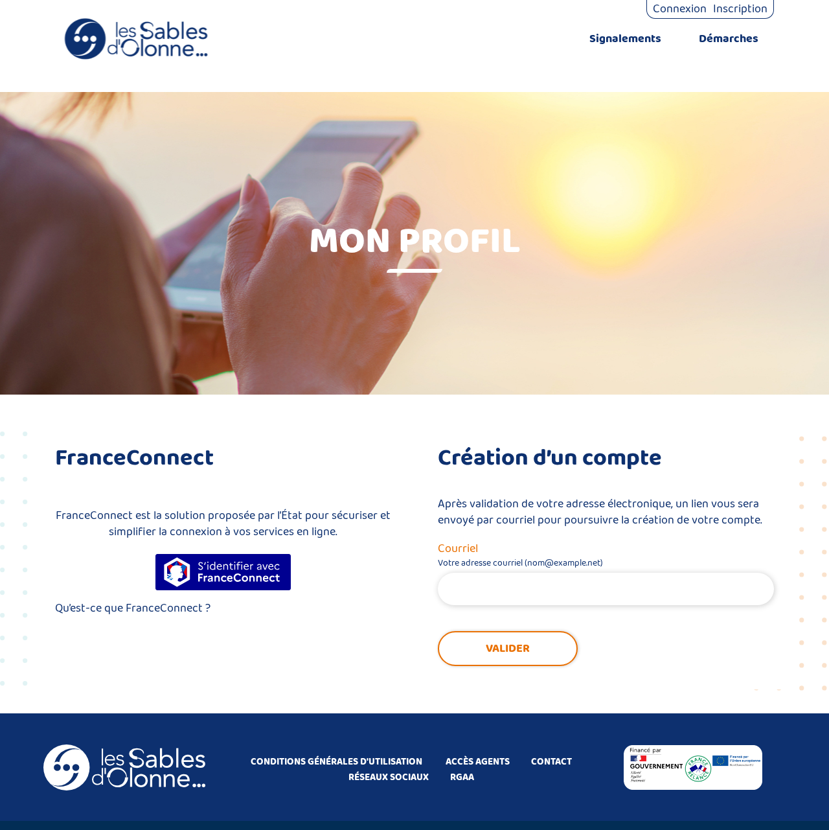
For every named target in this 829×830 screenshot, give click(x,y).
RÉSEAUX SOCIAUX (388, 777)
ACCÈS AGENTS (478, 762)
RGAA (462, 777)
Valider (508, 649)
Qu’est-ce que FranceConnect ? (132, 608)
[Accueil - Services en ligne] (136, 39)
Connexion (680, 9)
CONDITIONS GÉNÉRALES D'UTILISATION (336, 762)
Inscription (740, 9)
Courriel (458, 549)
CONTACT (551, 762)
